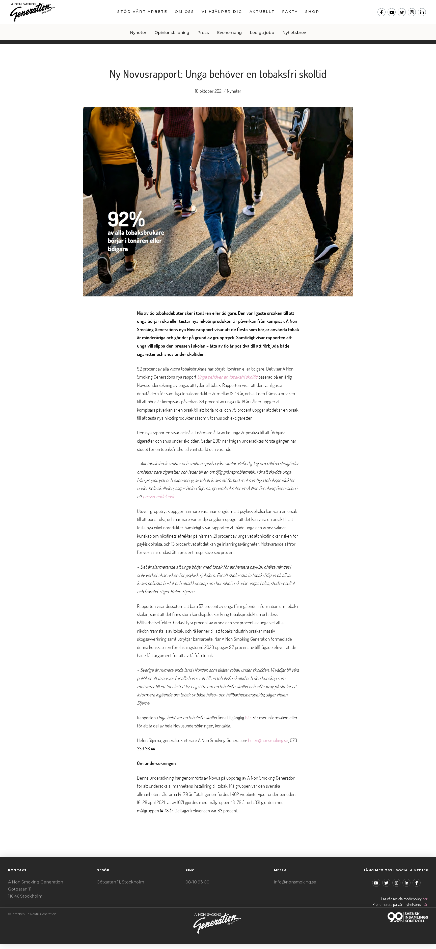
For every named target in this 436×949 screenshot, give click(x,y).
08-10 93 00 (197, 882)
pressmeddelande (159, 496)
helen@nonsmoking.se (268, 740)
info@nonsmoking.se (295, 882)
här (248, 717)
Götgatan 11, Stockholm (120, 882)
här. (425, 904)
